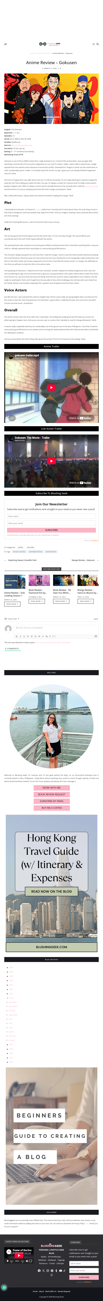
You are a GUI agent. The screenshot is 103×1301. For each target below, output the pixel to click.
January (12, 1040)
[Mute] (27, 1261)
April (10, 1027)
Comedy (24, 145)
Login (95, 618)
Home (35, 1291)
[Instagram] (47, 1270)
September (13, 1015)
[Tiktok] (64, 1271)
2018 (11, 998)
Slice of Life (15, 145)
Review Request (64, 1291)
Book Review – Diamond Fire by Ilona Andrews (37, 593)
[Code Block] (43, 636)
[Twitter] (43, 1270)
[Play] (7, 1261)
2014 (11, 1057)
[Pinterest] (52, 1270)
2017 (11, 1044)
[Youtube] (60, 1270)
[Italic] (20, 636)
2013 (11, 1062)
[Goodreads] (51, 1275)
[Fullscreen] (30, 1261)
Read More (11, 604)
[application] (19, 1255)
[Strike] (28, 636)
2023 (11, 980)
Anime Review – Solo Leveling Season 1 (14, 594)
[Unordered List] (35, 636)
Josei (30, 145)
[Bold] (17, 636)
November (13, 1006)
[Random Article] (93, 44)
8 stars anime (19, 551)
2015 (11, 1053)
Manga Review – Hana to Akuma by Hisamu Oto (87, 593)
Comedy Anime (35, 551)
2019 (11, 993)
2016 (11, 1049)
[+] (53, 636)
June (10, 1019)
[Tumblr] (56, 1270)
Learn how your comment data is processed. (53, 642)
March (11, 1032)
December (13, 1002)
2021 (11, 989)
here (87, 1223)
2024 (11, 976)
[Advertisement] (51, 20)
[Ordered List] (32, 636)
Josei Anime (51, 551)
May (10, 1023)
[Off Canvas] (5, 44)
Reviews (30, 547)
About (41, 1291)
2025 (11, 972)
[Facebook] (39, 1270)
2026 (11, 967)
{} (50, 636)
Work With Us (50, 1291)
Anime (20, 547)
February (12, 1036)
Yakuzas (38, 209)
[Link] (47, 636)
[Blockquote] (39, 636)
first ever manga (91, 186)
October (12, 1010)
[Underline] (24, 636)
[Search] (98, 44)
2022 (11, 985)
